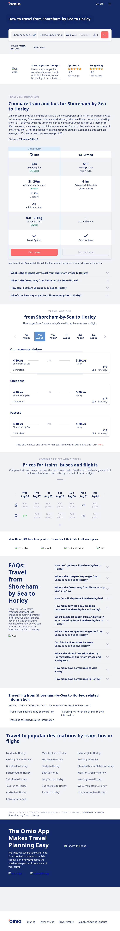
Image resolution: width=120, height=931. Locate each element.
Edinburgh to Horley (89, 753)
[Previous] (15, 494)
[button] (71, 34)
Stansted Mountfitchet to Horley (96, 766)
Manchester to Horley (54, 753)
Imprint (30, 922)
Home (11, 812)
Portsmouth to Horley (18, 772)
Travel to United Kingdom (43, 812)
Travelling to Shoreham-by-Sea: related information (82, 713)
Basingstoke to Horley (54, 785)
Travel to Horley (70, 812)
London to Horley (15, 753)
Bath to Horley (50, 772)
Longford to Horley (52, 779)
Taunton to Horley (16, 785)
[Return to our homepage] (14, 4)
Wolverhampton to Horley (92, 785)
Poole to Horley (50, 792)
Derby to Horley (51, 766)
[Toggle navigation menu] (110, 4)
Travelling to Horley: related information (32, 719)
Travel (22, 812)
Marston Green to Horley (92, 772)
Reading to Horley (88, 759)
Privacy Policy (66, 922)
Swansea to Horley (52, 759)
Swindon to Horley (16, 779)
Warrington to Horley (90, 779)
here (100, 444)
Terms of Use (47, 922)
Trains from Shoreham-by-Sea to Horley (32, 711)
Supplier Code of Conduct (92, 922)
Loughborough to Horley (92, 792)
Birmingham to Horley (18, 759)
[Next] (105, 336)
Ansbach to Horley (16, 792)
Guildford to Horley (17, 766)
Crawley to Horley (16, 799)
